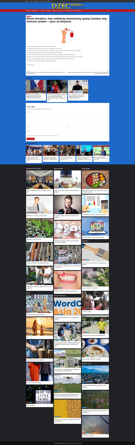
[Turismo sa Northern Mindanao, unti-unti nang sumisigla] (95, 374)
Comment (29, 111)
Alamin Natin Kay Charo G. (30, 187)
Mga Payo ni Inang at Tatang (34, 382)
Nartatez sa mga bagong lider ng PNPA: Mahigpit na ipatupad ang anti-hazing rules (101, 158)
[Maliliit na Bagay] (40, 394)
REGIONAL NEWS (77, 10)
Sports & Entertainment (58, 10)
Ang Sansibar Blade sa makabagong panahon (38, 263)
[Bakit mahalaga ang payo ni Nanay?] (40, 304)
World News (48, 10)
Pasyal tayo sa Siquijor (88, 435)
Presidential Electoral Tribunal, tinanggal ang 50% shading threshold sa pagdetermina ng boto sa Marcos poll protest (46, 72)
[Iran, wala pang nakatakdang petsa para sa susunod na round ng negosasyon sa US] (67, 150)
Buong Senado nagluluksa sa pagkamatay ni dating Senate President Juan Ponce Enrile (34, 96)
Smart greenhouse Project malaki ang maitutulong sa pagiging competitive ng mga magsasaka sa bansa (67, 344)
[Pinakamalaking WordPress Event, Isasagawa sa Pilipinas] (67, 306)
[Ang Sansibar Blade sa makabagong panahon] (40, 252)
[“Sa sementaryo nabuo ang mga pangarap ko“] (95, 324)
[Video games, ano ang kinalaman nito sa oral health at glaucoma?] (67, 255)
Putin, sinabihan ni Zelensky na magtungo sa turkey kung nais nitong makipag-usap (76, 96)
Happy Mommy (88, 187)
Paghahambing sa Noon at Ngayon (35, 360)
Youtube (31, 1)
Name (28, 126)
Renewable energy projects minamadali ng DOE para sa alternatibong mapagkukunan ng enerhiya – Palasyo (84, 158)
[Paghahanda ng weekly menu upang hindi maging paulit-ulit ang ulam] (95, 179)
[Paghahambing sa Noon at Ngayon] (40, 349)
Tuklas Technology (60, 314)
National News (35, 10)
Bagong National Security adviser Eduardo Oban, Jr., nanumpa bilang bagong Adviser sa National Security (50, 158)
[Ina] (40, 326)
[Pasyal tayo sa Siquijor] (95, 425)
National (28, 154)
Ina (27, 337)
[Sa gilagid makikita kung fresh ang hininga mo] (67, 280)
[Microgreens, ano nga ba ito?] (40, 228)
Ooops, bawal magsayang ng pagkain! (91, 359)
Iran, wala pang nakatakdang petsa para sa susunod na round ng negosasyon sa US (66, 158)
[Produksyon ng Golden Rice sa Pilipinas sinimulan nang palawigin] (67, 408)
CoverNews (74, 443)
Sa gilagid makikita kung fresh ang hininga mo (66, 291)
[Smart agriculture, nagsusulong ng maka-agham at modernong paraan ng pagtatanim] (67, 358)
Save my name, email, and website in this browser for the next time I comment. (43, 135)
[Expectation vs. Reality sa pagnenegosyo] (40, 205)
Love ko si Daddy (86, 311)
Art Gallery (41, 1)
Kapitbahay (87, 308)
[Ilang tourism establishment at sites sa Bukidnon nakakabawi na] (95, 400)
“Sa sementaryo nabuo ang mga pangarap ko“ (93, 335)
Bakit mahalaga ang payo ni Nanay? (36, 314)
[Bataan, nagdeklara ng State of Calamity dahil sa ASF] (40, 179)
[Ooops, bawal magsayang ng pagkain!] (95, 348)
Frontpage (28, 10)
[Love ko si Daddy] (95, 301)
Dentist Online (60, 187)
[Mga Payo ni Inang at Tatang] (40, 372)
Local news (36, 187)
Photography (36, 1)
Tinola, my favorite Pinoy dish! (90, 288)
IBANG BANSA (63, 154)
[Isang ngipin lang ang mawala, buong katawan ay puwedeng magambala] (67, 230)
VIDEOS (49, 1)
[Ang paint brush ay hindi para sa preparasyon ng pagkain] (95, 252)
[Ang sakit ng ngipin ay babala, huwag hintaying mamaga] (67, 205)
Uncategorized (29, 16)
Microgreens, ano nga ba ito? (34, 239)
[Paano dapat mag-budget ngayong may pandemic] (95, 204)
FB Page (27, 1)
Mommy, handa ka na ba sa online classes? (93, 237)
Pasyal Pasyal (84, 382)
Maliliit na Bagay (31, 405)
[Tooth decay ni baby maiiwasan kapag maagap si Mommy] (67, 179)
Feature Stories (68, 10)
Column (45, 1)
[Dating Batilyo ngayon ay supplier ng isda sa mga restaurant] (40, 276)
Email (69, 126)
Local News (42, 10)
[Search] (108, 11)
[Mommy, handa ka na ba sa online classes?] (95, 226)
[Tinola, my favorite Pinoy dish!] (95, 277)
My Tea (31, 311)
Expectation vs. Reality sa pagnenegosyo (37, 215)
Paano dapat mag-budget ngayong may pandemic (94, 214)
